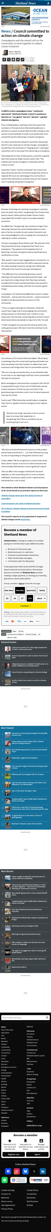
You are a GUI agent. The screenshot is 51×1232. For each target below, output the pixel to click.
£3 (7, 598)
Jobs (29, 1068)
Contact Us (6, 1194)
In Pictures (31, 1034)
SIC (39, 634)
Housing (4, 1084)
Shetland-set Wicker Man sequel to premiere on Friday (30, 919)
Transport (4, 1107)
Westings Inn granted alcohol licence (26, 934)
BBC (28, 1058)
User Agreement (8, 1205)
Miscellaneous (32, 1093)
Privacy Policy (7, 1209)
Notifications (32, 1201)
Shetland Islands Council (36, 1056)
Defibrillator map (34, 1125)
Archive (30, 1108)
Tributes (30, 1037)
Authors (30, 1114)
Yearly (42, 590)
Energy (3, 1070)
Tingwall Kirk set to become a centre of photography (27, 816)
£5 (15, 598)
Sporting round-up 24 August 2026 (25, 926)
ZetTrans (30, 1064)
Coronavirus (5, 1053)
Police (3, 1093)
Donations (31, 1197)
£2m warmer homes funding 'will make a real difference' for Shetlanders (29, 783)
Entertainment (6, 1073)
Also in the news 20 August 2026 (24, 791)
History (4, 1081)
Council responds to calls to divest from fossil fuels (30, 657)
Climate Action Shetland (15, 634)
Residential (31, 1082)
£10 (29, 598)
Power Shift (5, 1099)
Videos (30, 1121)
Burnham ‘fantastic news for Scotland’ (27, 824)
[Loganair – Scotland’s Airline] (25, 195)
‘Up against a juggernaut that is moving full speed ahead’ (29, 951)
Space (3, 1101)
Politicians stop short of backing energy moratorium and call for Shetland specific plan (30, 808)
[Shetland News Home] (25, 5)
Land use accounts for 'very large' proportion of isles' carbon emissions (29, 648)
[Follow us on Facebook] (8, 1171)
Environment (6, 1076)
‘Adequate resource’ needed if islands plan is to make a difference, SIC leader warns (30, 665)
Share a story (6, 1201)
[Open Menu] (2, 3)
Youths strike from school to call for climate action (29, 681)
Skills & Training (32, 1074)
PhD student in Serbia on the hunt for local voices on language (28, 943)
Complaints (32, 1194)
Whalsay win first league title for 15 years (28, 774)
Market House (32, 1061)
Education (5, 1061)
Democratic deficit (19, 967)
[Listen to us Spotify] (4, 1180)
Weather (4, 1113)
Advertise (5, 1197)
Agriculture (5, 1033)
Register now (13, 1154)
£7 (22, 598)
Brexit (3, 1038)
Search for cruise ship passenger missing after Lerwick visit (30, 734)
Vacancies (30, 1071)
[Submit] (47, 1017)
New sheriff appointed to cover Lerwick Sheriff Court (29, 750)
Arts (2, 1035)
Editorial (30, 1026)
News (6, 31)
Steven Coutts (12, 637)
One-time (9, 590)
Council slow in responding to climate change (29, 672)
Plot (28, 1090)
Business (4, 1041)
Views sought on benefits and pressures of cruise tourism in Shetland (28, 877)
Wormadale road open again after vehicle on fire (29, 960)
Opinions (5, 1117)
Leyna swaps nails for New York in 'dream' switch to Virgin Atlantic (28, 742)
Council (4, 1056)
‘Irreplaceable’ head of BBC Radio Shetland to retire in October (29, 800)
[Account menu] (48, 3)
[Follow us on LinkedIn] (43, 1171)
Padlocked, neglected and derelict (25, 758)
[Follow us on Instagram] (17, 1171)
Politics (4, 1096)
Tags (28, 1111)
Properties (31, 1079)
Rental (29, 1085)
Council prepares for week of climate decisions (20, 503)
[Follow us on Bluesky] (25, 1171)
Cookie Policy (32, 1190)
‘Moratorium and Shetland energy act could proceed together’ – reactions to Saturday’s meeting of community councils (29, 887)
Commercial (32, 1050)
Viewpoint (5, 1126)
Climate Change (31, 634)
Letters (4, 1120)
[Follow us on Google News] (18, 1180)
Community (5, 1047)
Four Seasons (32, 1045)
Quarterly (31, 590)
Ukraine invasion (7, 1110)
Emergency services (8, 1067)
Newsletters (31, 1116)
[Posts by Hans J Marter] (5, 52)
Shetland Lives (32, 1042)
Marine (3, 1087)
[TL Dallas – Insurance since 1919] (25, 344)
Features (30, 1031)
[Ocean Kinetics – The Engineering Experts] (25, 16)
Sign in (37, 1154)
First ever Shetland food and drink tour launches (27, 910)
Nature (3, 1090)
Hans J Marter (15, 51)
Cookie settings (8, 1190)
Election (4, 1064)
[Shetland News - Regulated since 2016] (39, 1180)
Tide (28, 1103)
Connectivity (6, 1050)
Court (3, 1058)
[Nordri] (25, 435)
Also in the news (7, 1030)
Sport (3, 1104)
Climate (20, 631)
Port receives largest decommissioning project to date (30, 767)
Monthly (20, 590)
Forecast (30, 1101)
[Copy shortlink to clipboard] (22, 59)
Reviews (4, 1123)
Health (3, 1078)
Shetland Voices (33, 1040)
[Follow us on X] (34, 1171)
